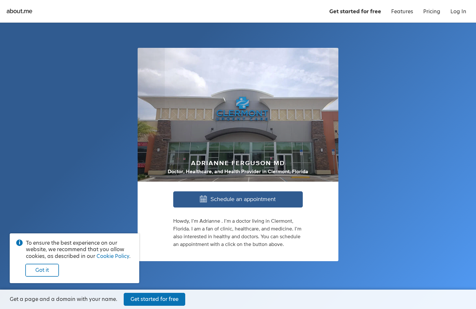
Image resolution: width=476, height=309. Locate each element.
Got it (42, 270)
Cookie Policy (112, 256)
